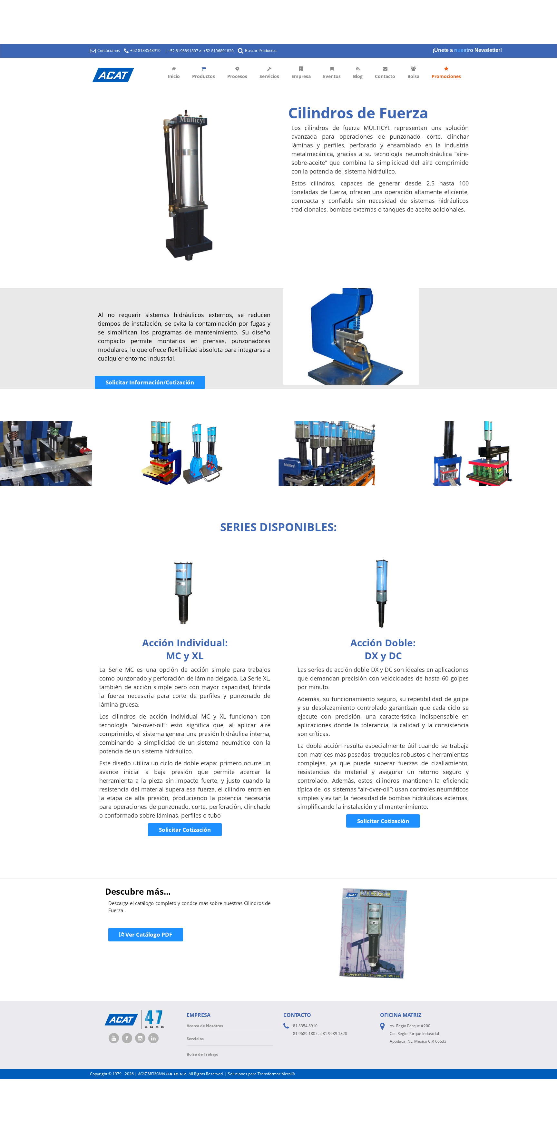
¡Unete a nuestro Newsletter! (467, 50)
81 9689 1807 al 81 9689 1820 (320, 1033)
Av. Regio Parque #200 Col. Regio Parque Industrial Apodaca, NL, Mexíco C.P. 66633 (418, 1033)
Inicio (174, 76)
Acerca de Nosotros (205, 1026)
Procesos (237, 76)
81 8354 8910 (305, 1026)
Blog (358, 76)
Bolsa (413, 76)
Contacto (385, 76)
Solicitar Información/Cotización (150, 382)
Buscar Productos (260, 50)
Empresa (301, 76)
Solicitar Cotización (185, 829)
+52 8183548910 (145, 50)
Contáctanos (108, 50)
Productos (203, 76)
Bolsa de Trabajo (202, 1054)
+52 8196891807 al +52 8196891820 (201, 51)
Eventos (332, 76)
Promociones (446, 76)
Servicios (269, 76)
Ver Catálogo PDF (148, 934)
